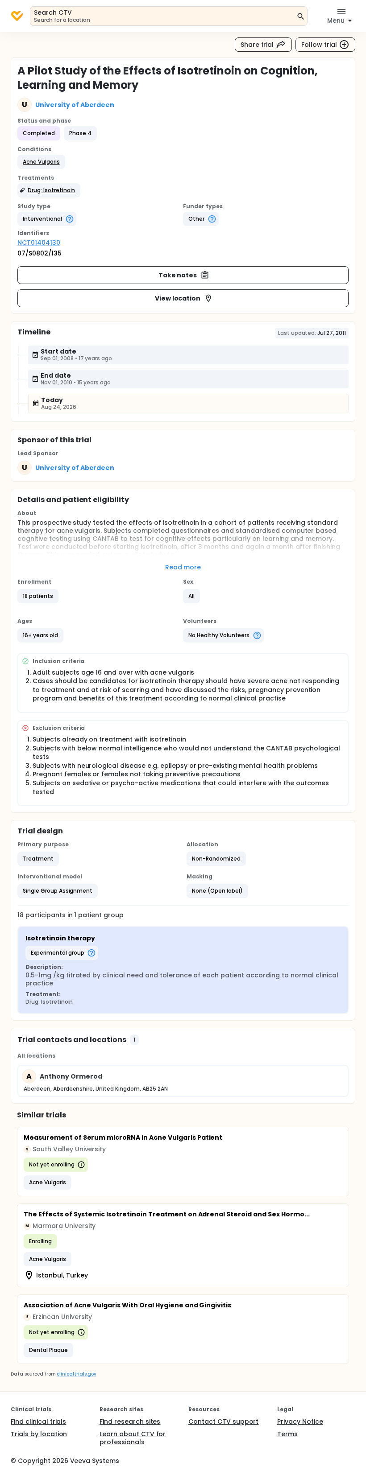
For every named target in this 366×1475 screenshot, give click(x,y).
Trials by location (39, 1434)
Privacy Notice (300, 1421)
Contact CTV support (223, 1421)
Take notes (177, 275)
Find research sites (130, 1421)
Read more (183, 567)
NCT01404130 (38, 243)
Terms (287, 1434)
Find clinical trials (38, 1421)
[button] (41, 162)
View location (178, 298)
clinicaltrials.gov (76, 1374)
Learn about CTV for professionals (133, 1438)
